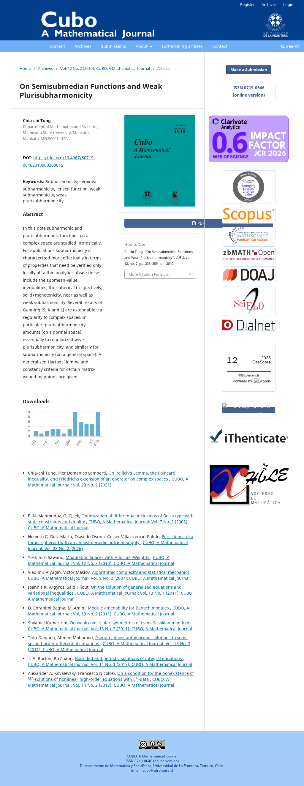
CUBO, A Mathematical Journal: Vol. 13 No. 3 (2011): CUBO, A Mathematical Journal (110, 628)
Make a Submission (248, 69)
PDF (201, 223)
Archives (83, 46)
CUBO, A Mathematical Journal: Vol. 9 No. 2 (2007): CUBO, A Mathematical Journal (109, 578)
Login (288, 4)
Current (57, 46)
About (142, 46)
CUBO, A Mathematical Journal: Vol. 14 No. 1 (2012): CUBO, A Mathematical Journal (110, 664)
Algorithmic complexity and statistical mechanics (141, 572)
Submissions (113, 46)
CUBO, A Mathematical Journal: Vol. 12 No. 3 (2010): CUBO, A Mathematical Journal (101, 560)
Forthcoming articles (182, 46)
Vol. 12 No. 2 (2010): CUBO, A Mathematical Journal (105, 68)
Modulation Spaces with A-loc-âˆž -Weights (108, 557)
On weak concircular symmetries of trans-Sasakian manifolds (131, 623)
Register (247, 4)
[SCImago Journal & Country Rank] (248, 410)
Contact (219, 46)
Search (292, 46)
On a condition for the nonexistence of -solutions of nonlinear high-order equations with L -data (111, 676)
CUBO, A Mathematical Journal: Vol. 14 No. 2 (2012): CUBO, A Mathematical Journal (101, 682)
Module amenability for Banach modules (129, 608)
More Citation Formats (149, 274)
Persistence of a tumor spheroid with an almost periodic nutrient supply (110, 539)
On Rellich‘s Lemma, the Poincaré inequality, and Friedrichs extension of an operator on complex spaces (101, 476)
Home (25, 68)
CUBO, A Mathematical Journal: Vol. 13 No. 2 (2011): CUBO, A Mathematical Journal (108, 611)
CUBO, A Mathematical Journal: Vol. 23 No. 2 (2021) (108, 482)
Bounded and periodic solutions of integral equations (129, 658)
